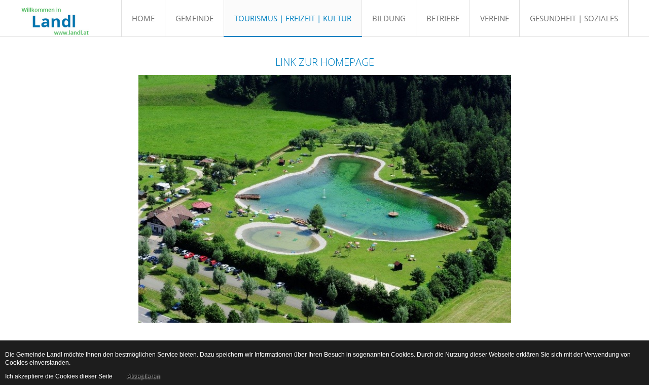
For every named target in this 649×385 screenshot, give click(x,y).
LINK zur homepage (324, 62)
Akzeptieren (143, 376)
